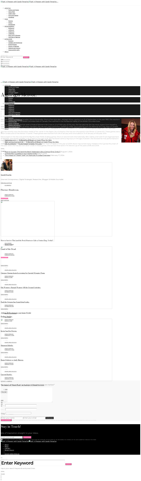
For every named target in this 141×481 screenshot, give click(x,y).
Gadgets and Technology (15, 42)
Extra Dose (8, 39)
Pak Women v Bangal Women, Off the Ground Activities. (21, 287)
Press (6, 52)
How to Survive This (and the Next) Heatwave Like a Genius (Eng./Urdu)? (33, 152)
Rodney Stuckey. (6, 316)
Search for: (4, 55)
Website (3, 413)
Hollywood (11, 32)
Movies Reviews (9, 244)
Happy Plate (11, 12)
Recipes (10, 21)
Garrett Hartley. (6, 374)
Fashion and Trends (13, 10)
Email (3, 409)
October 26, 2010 (9, 306)
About (7, 445)
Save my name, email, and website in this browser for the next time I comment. (26, 416)
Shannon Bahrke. (7, 345)
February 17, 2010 (9, 335)
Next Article (5, 200)
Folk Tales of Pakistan (14, 37)
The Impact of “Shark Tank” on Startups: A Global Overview (27, 155)
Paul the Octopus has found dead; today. (15, 302)
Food (6, 19)
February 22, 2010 (9, 195)
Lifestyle (8, 8)
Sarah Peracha (9, 101)
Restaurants (11, 24)
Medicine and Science (14, 48)
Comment (4, 402)
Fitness (10, 22)
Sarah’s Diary (11, 13)
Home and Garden (13, 15)
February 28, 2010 (9, 255)
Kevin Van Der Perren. (9, 331)
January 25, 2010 (9, 378)
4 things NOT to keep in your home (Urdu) (21, 153)
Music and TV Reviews (14, 35)
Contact (7, 448)
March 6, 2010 (8, 320)
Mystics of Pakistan (13, 46)
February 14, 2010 (9, 349)
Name (3, 405)
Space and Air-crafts (14, 50)
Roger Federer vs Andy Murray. (12, 360)
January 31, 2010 (9, 364)
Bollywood (11, 28)
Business (10, 41)
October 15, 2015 (9, 291)
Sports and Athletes (10, 87)
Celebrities (11, 33)
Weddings (11, 17)
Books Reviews (12, 44)
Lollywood (11, 30)
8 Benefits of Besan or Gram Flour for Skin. (35, 140)
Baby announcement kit (14, 142)
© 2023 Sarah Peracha (12, 454)
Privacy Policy (9, 450)
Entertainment (9, 26)
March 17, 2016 (8, 277)
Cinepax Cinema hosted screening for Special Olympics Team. (23, 273)
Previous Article (6, 183)
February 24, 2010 (9, 103)
